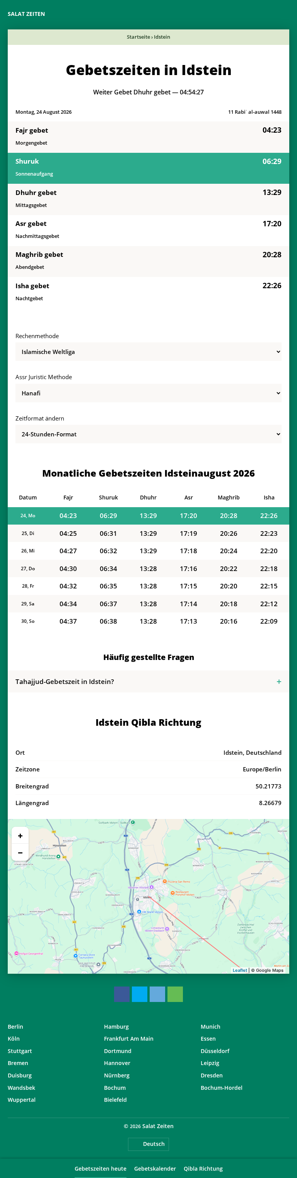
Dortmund (117, 1051)
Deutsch (154, 1143)
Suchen (285, 14)
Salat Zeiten (26, 13)
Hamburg (116, 1026)
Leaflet (240, 970)
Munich (210, 1026)
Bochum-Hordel (221, 1087)
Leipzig (210, 1063)
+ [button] (20, 835)
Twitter (139, 994)
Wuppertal (22, 1099)
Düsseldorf (215, 1051)
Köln (14, 1038)
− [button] (20, 852)
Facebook (122, 994)
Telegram (157, 994)
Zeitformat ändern (39, 418)
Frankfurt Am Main (129, 1038)
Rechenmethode (37, 336)
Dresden (212, 1075)
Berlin (15, 1026)
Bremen (18, 1063)
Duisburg (20, 1075)
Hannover (117, 1063)
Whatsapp (175, 994)
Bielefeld (115, 1099)
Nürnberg (117, 1075)
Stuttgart (20, 1051)
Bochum (115, 1087)
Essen (208, 1038)
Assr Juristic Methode (43, 377)
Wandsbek (21, 1087)
